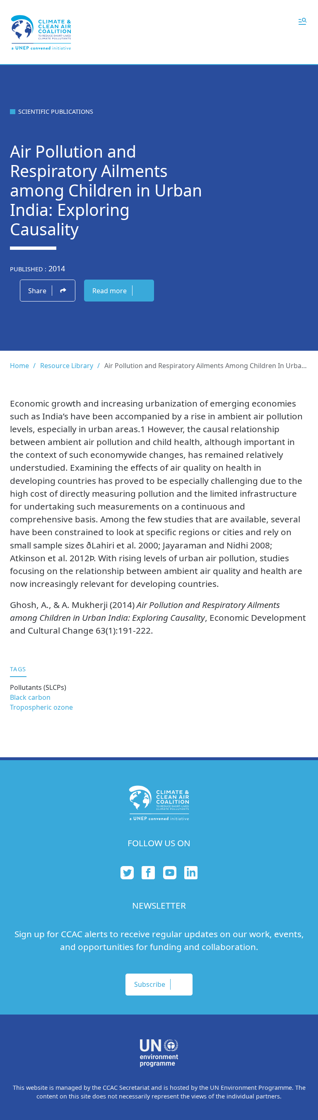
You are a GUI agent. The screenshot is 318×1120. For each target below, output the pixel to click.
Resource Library (66, 365)
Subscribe (149, 984)
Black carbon (30, 697)
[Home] (41, 32)
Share (37, 290)
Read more (109, 290)
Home (19, 365)
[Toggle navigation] (302, 20)
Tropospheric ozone (41, 707)
